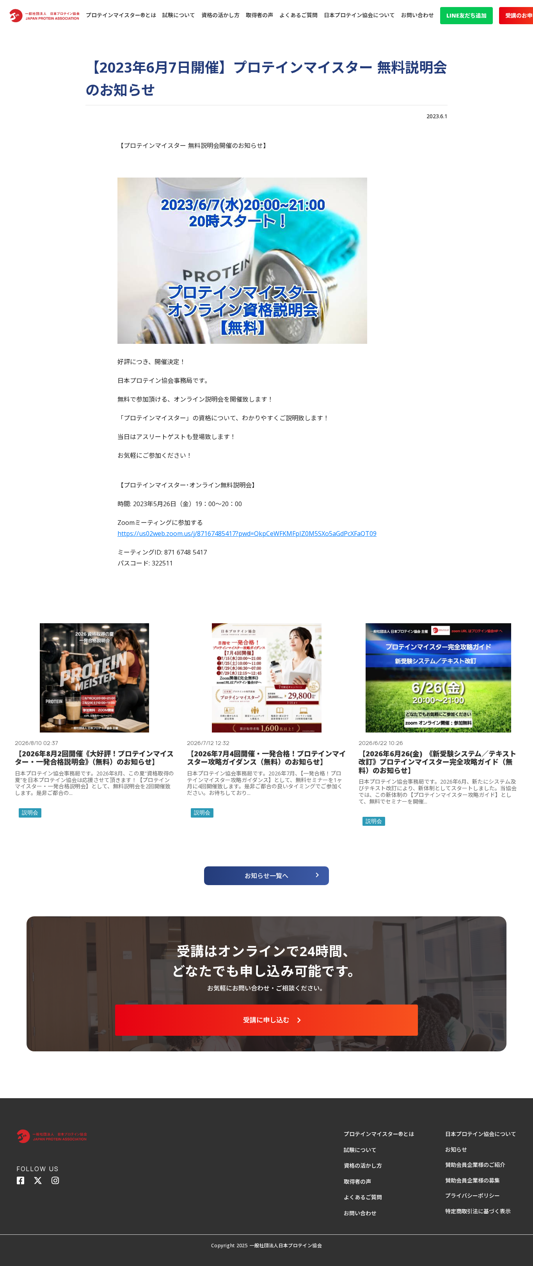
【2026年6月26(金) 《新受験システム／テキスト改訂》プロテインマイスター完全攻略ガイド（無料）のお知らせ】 (437, 762)
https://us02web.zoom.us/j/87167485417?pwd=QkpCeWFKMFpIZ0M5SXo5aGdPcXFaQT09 (247, 533)
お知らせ (456, 1149)
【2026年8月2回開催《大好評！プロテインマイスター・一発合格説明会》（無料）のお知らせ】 (94, 758)
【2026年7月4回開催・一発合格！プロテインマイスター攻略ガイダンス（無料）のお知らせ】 (266, 758)
